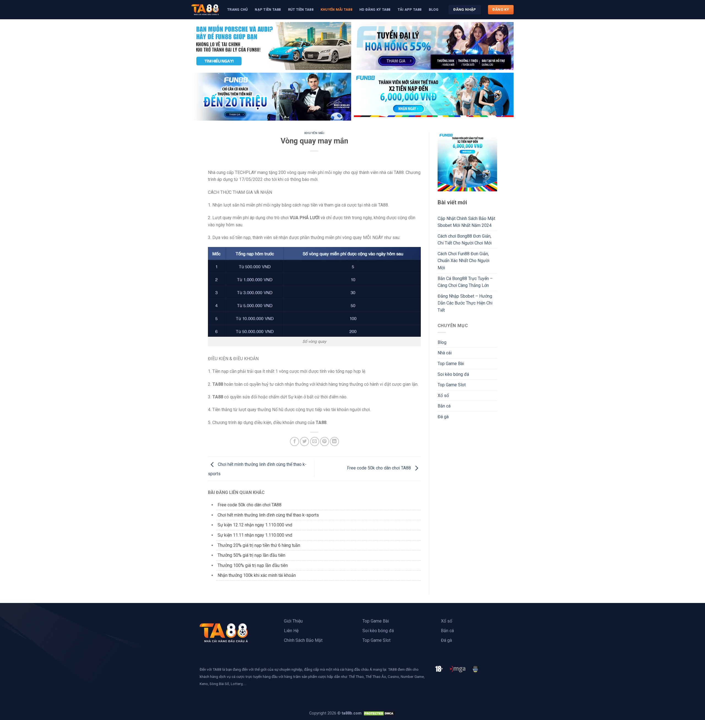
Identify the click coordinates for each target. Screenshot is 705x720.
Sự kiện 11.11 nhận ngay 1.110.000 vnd (255, 535)
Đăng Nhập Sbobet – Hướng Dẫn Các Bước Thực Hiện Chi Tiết (465, 303)
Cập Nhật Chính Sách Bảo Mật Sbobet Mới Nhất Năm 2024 (466, 222)
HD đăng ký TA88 (375, 9)
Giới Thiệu (293, 621)
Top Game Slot (452, 384)
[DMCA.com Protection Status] (379, 713)
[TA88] (205, 9)
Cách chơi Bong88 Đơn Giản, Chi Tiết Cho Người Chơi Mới (465, 239)
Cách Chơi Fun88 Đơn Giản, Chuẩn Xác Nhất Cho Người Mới (463, 260)
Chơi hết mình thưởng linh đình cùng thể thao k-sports (268, 515)
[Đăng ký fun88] (467, 161)
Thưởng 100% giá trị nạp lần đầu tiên (253, 565)
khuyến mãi (314, 133)
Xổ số (443, 395)
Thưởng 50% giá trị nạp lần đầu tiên (251, 555)
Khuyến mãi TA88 (336, 9)
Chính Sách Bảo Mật (303, 640)
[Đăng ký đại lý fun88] (271, 46)
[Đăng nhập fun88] (434, 97)
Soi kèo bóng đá (453, 374)
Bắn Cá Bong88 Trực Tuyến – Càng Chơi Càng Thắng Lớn (465, 282)
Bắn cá (444, 406)
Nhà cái (445, 352)
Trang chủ (237, 9)
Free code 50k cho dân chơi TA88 (379, 468)
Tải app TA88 (410, 9)
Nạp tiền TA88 (268, 9)
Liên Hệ (291, 630)
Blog (433, 9)
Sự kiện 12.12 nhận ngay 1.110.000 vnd (255, 525)
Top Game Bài (451, 363)
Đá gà (443, 416)
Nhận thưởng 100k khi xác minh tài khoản (257, 575)
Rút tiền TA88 (300, 9)
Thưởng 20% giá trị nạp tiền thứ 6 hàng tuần (259, 545)
